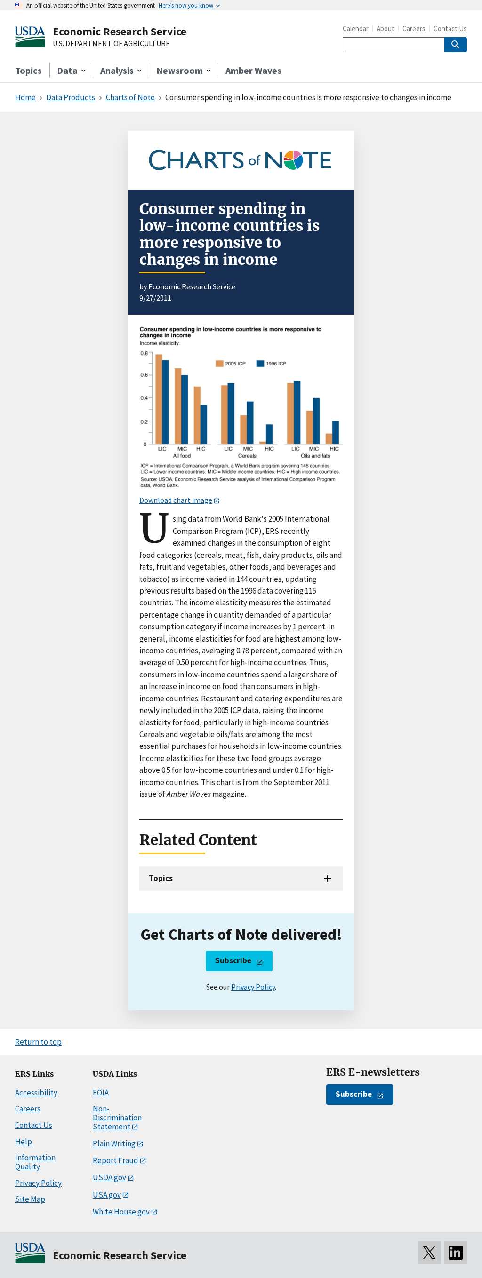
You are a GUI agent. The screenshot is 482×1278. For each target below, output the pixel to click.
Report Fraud (115, 1160)
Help (23, 1141)
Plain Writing (114, 1143)
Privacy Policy (253, 987)
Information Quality (35, 1162)
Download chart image (175, 500)
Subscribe (233, 960)
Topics (28, 70)
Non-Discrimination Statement (117, 1117)
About (385, 28)
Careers (414, 28)
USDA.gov (109, 1177)
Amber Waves (253, 70)
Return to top (38, 1042)
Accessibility (36, 1092)
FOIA (101, 1092)
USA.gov (107, 1195)
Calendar (356, 28)
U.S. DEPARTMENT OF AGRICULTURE (111, 44)
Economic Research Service (119, 31)
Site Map (30, 1199)
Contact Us (450, 28)
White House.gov (121, 1212)
